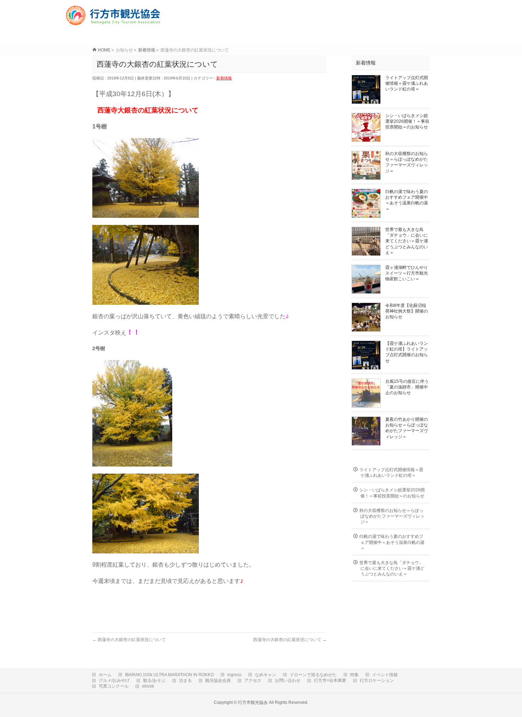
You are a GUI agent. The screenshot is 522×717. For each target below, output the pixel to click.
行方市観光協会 (253, 702)
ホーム (105, 674)
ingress (234, 674)
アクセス (252, 680)
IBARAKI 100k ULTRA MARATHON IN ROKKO (169, 674)
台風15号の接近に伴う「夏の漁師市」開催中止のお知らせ (407, 387)
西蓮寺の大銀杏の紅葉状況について (129, 639)
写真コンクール (114, 686)
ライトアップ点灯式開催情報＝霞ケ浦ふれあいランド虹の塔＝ (406, 83)
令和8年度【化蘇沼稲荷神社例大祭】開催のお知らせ (406, 311)
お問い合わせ (287, 680)
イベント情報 (385, 674)
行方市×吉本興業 (330, 680)
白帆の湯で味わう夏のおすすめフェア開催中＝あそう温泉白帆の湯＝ (391, 542)
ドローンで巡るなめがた (313, 674)
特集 (354, 674)
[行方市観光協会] (114, 23)
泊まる (185, 680)
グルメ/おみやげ (114, 680)
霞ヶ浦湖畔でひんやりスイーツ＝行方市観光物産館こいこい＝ (406, 273)
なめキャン (265, 674)
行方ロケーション (377, 680)
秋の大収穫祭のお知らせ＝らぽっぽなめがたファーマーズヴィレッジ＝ (391, 516)
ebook (148, 686)
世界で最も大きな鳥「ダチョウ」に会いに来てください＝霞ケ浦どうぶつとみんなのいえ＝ (406, 241)
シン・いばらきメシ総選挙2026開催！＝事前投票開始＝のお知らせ (407, 121)
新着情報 (224, 78)
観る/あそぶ (154, 680)
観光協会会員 (218, 680)
